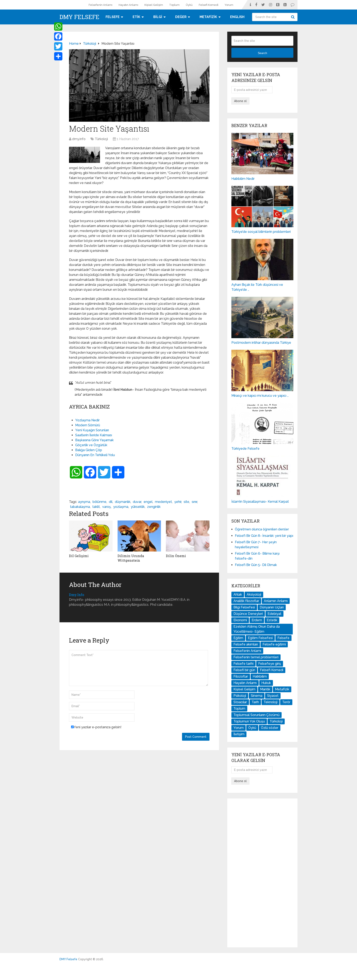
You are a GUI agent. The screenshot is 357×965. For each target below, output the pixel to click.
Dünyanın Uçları (272, 607)
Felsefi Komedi (208, 4)
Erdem (257, 620)
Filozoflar (240, 676)
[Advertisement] (262, 873)
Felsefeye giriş (269, 664)
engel (148, 502)
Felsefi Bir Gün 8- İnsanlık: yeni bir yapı (264, 536)
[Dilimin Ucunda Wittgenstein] (139, 536)
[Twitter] (58, 46)
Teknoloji (270, 702)
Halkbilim (260, 676)
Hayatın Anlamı (128, 4)
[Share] (58, 56)
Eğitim (238, 638)
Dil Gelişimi (79, 556)
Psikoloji (239, 696)
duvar (137, 502)
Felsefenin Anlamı (100, 4)
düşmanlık (122, 502)
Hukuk (266, 683)
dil (110, 502)
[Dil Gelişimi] (91, 536)
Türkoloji (101, 139)
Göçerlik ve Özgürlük (91, 445)
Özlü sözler (269, 728)
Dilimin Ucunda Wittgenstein (131, 558)
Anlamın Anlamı (276, 601)
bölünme (99, 502)
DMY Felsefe (79, 17)
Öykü (189, 4)
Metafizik (282, 689)
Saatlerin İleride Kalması (93, 435)
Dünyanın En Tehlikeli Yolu (95, 455)
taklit (96, 507)
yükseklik (138, 507)
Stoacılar (240, 702)
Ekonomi (240, 620)
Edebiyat (274, 614)
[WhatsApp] (58, 26)
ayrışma (84, 502)
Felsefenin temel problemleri (255, 657)
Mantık (265, 689)
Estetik (272, 620)
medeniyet (163, 502)
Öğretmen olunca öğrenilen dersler (262, 529)
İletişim (238, 734)
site (186, 502)
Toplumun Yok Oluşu (249, 721)
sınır (194, 502)
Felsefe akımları (245, 644)
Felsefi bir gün (244, 670)
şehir (177, 502)
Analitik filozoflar (246, 601)
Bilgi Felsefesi (244, 607)
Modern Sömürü (87, 425)
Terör (286, 702)
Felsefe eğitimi (274, 644)
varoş (106, 507)
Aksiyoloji (254, 594)
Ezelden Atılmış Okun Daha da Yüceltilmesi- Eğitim (256, 629)
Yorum (229, 4)
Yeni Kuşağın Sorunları (92, 430)
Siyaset (272, 696)
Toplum (174, 4)
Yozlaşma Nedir (87, 420)
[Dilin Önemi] (187, 536)
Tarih (255, 702)
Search (293, 17)
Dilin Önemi (176, 556)
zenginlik (154, 507)
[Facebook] (58, 36)
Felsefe (283, 638)
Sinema (256, 696)
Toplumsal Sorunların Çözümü (256, 715)
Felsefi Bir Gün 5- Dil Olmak (256, 565)
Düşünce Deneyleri (248, 614)
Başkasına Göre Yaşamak (94, 440)
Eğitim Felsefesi (260, 638)
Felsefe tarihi (243, 664)
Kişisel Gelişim (153, 4)
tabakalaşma (80, 507)
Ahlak (237, 594)
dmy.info (79, 139)
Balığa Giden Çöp (88, 450)
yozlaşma (120, 507)
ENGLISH (237, 17)
